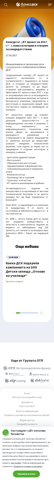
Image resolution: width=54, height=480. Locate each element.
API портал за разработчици (27, 397)
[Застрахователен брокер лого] (27, 368)
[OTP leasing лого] (15, 381)
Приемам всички (26, 473)
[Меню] (50, 4)
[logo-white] (27, 4)
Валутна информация (27, 411)
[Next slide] (41, 313)
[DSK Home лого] (40, 381)
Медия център (27, 420)
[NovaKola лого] (38, 374)
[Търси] (6, 4)
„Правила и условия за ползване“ (28, 466)
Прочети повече (14, 281)
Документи (27, 402)
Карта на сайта (27, 406)
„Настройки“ (16, 463)
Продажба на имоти (27, 424)
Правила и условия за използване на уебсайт (27, 415)
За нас (27, 393)
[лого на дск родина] (14, 374)
